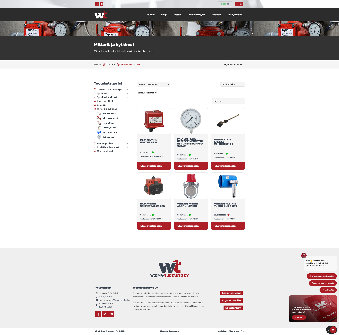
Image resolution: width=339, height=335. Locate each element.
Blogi (164, 14)
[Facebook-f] (237, 4)
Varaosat (216, 14)
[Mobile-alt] (97, 4)
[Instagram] (241, 4)
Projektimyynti (197, 14)
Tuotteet (177, 14)
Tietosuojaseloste (169, 331)
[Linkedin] (111, 314)
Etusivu (151, 14)
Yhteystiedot (235, 14)
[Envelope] (101, 4)
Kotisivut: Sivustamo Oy (231, 331)
